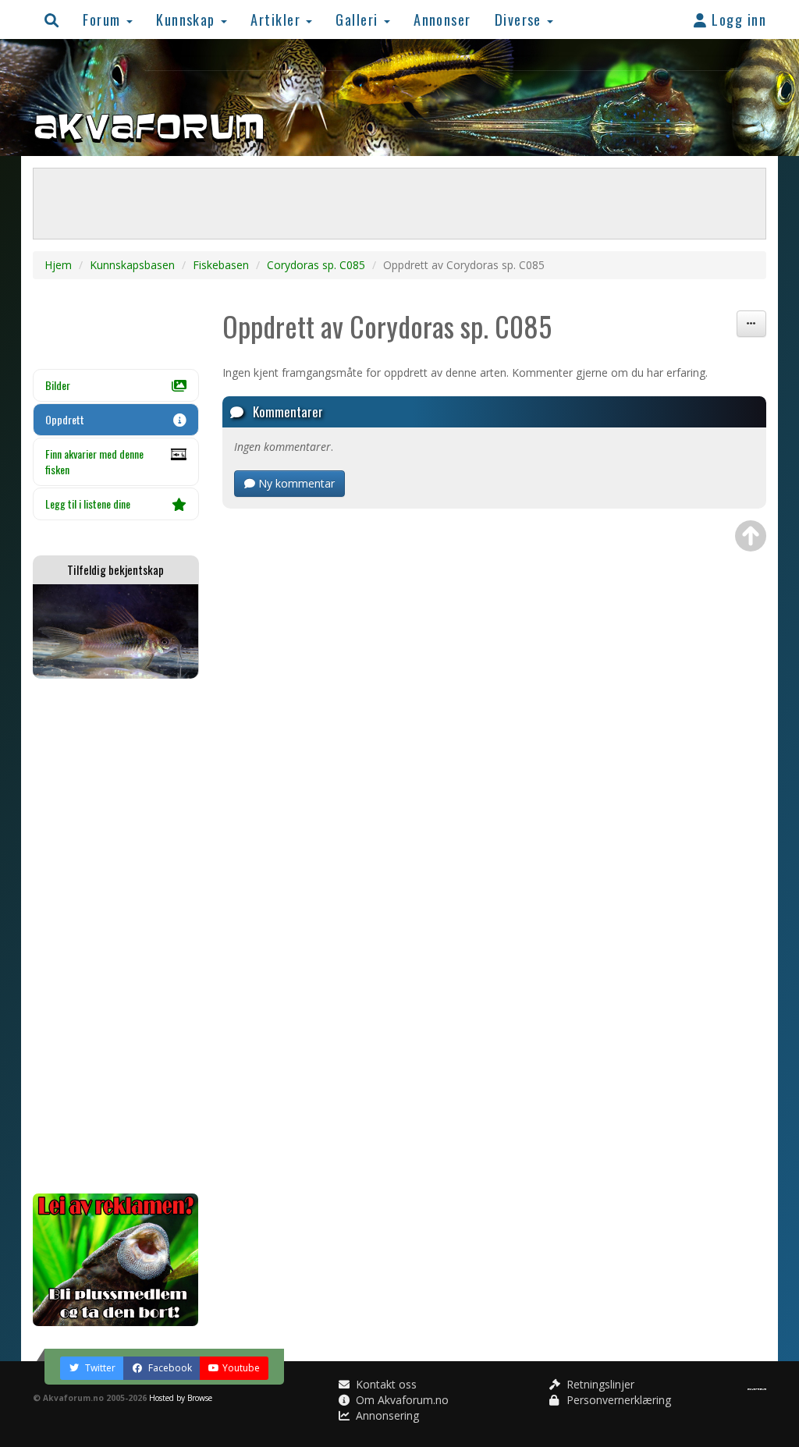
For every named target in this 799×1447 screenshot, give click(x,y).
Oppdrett (64, 419)
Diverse (520, 19)
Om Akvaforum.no (401, 1399)
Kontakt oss (385, 1384)
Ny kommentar (295, 483)
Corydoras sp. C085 (316, 264)
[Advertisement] (116, 936)
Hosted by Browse (180, 1397)
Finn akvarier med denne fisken (94, 461)
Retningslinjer (598, 1384)
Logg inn (737, 19)
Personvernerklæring (617, 1399)
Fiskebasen (221, 264)
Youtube (241, 1367)
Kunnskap (187, 19)
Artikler (277, 19)
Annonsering (386, 1415)
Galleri (359, 19)
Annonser (442, 19)
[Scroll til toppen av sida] (750, 535)
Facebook (169, 1367)
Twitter (99, 1367)
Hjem (58, 264)
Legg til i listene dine (87, 503)
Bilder (57, 385)
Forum (104, 19)
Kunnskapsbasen (132, 264)
